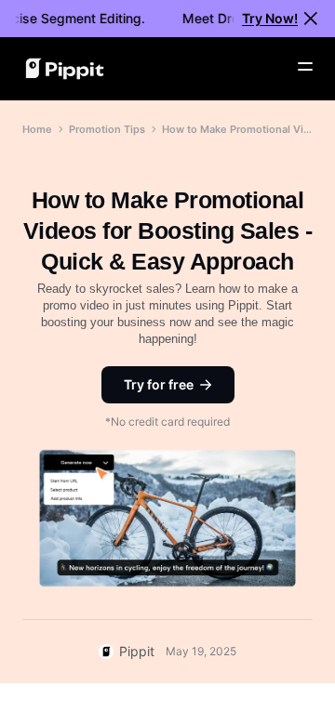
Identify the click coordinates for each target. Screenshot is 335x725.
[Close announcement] (311, 18)
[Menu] (305, 67)
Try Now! (270, 18)
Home (37, 129)
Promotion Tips (107, 129)
